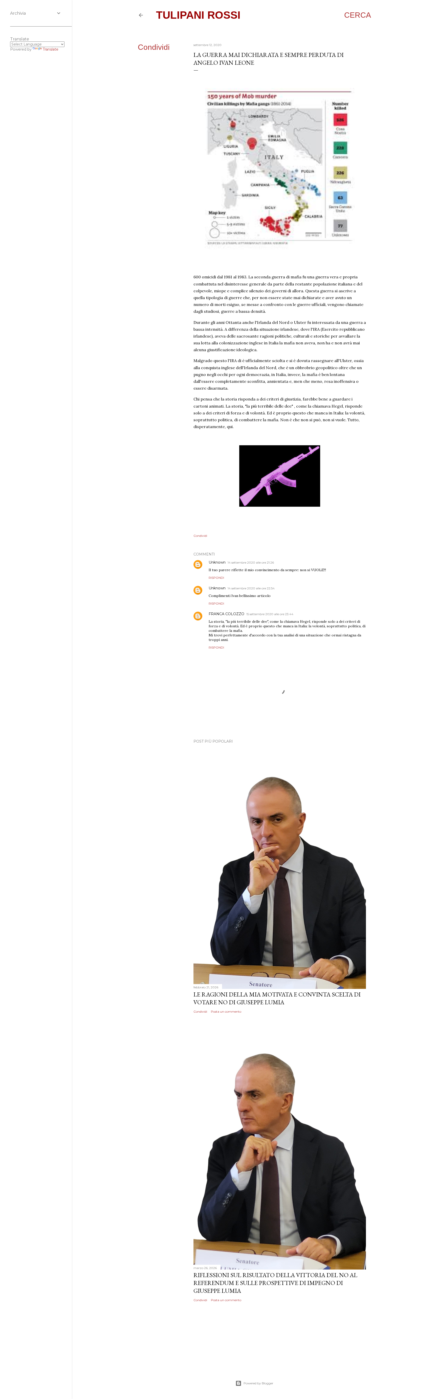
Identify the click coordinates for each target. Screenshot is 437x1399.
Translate (50, 49)
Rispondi (216, 578)
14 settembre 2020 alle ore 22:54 (251, 588)
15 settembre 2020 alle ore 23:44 (269, 614)
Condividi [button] (154, 47)
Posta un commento (226, 1011)
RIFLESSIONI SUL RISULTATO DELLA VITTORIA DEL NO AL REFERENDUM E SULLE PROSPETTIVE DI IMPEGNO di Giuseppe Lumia (275, 1283)
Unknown (217, 562)
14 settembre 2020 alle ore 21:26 (251, 562)
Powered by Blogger (258, 1383)
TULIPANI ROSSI (198, 15)
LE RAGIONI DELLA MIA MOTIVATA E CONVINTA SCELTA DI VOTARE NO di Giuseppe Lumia (277, 998)
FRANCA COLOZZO (226, 614)
